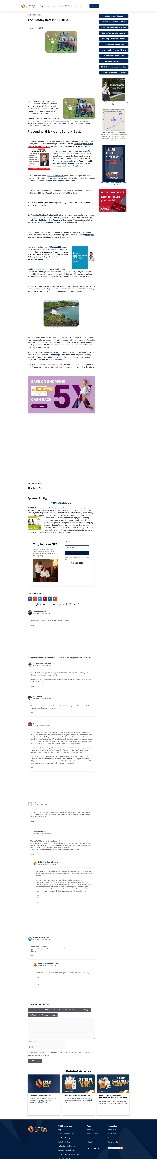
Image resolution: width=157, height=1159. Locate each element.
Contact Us (112, 1143)
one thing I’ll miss (58, 355)
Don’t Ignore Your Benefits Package (77, 1109)
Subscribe (90, 1155)
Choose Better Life (56, 176)
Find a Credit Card (64, 1155)
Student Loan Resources (66, 1147)
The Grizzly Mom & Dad (83, 144)
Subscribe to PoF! (82, 666)
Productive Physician (55, 215)
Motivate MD (55, 247)
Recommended (51, 6)
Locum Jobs (78, 6)
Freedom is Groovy (61, 161)
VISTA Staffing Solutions (61, 503)
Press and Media (92, 1147)
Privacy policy (113, 1151)
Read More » (43, 1115)
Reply (32, 625)
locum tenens (78, 508)
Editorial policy (113, 1155)
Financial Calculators (65, 6)
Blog (41, 6)
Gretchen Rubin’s (52, 181)
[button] (45, 571)
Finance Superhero (72, 232)
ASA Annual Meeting (47, 222)
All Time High (40, 271)
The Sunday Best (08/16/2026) (40, 1109)
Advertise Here (92, 1151)
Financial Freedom (40, 141)
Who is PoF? (91, 1143)
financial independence (56, 121)
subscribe (31, 1069)
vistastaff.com (57, 525)
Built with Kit (77, 563)
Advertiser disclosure (34, 14)
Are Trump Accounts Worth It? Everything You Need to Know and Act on (113, 1110)
